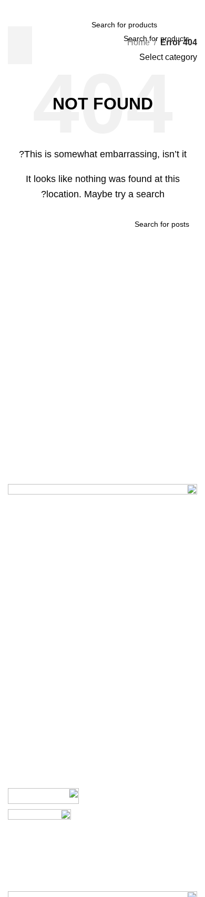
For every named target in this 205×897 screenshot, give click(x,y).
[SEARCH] (20, 45)
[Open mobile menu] (192, 24)
